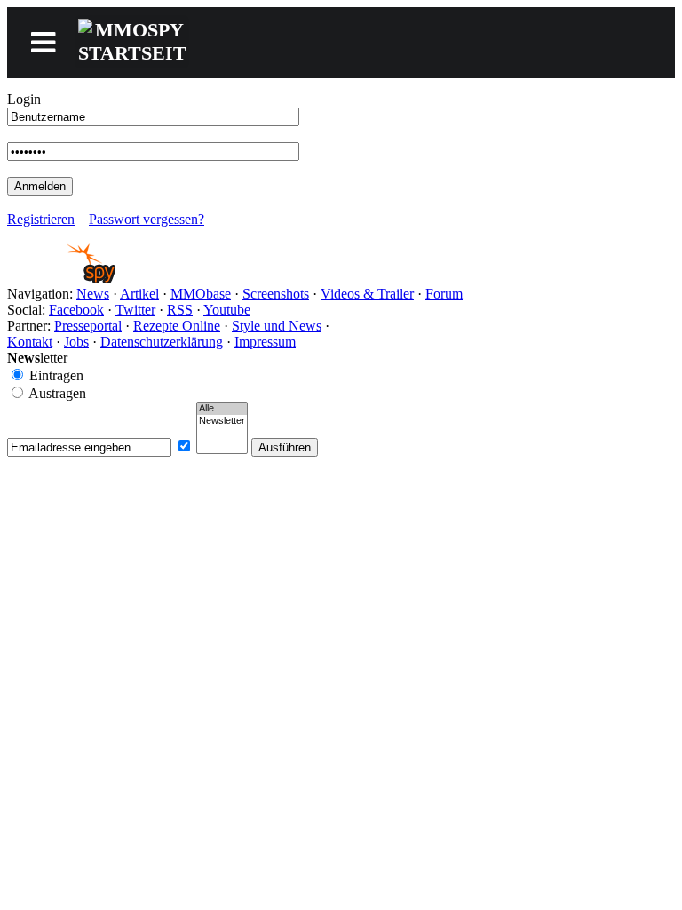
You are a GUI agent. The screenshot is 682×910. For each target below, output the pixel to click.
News (92, 293)
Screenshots (275, 293)
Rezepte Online (176, 325)
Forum (444, 293)
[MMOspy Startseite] (61, 277)
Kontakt (29, 341)
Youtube (226, 309)
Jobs (76, 341)
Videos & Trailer (367, 293)
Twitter (135, 309)
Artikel (139, 293)
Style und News (276, 325)
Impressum (265, 341)
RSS (180, 309)
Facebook (76, 309)
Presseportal (88, 325)
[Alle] (222, 409)
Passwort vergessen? (146, 219)
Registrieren (41, 219)
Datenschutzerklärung (161, 341)
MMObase (200, 293)
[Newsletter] (222, 421)
